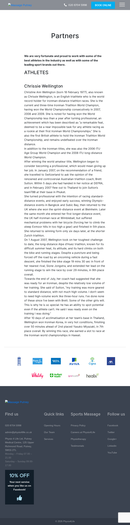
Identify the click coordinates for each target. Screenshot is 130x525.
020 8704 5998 (77, 5)
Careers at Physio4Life (83, 432)
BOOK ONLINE (103, 5)
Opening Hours (52, 425)
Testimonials (77, 445)
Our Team (49, 432)
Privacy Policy (78, 425)
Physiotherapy (78, 439)
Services (48, 439)
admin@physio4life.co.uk (18, 432)
